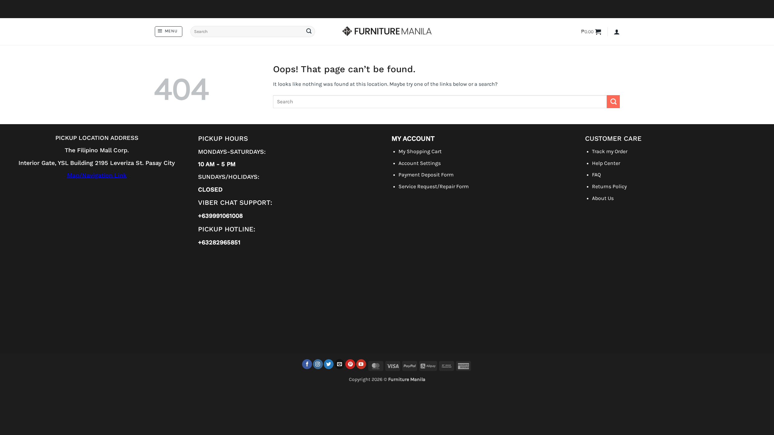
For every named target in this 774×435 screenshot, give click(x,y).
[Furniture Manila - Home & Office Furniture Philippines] (387, 32)
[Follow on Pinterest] (350, 364)
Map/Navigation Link (97, 175)
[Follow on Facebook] (307, 364)
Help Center (606, 163)
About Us (603, 198)
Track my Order (609, 151)
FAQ (596, 175)
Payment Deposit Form (426, 175)
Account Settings (419, 163)
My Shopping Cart (420, 151)
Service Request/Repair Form (433, 186)
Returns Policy (609, 186)
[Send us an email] (340, 364)
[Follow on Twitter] (329, 364)
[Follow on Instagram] (318, 364)
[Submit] (308, 31)
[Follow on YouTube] (361, 364)
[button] (168, 31)
